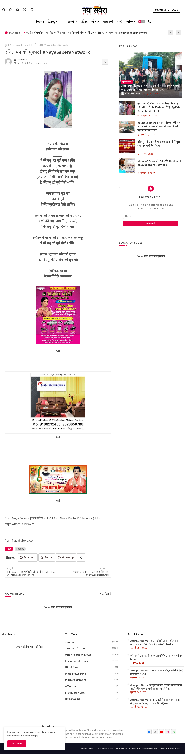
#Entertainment (92, 680)
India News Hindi (92, 673)
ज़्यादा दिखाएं (104, 593)
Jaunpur (92, 642)
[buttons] (3, 9)
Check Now (28, 735)
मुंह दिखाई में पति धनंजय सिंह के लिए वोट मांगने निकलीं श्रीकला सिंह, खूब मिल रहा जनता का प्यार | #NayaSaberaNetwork (86, 32)
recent (18, 45)
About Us (93, 748)
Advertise (134, 748)
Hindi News (92, 667)
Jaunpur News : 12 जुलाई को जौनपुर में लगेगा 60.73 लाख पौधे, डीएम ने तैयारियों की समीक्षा (154, 642)
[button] (141, 21)
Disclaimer (121, 748)
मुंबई (119, 21)
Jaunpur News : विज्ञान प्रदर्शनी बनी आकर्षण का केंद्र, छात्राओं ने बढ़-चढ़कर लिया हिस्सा (155, 701)
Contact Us (106, 748)
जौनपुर (95, 21)
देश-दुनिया (54, 21)
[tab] (40, 22)
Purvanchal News (92, 661)
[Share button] (81, 557)
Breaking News (92, 692)
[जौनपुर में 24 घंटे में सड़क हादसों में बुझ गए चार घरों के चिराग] (127, 146)
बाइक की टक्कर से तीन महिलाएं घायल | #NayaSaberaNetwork (159, 163)
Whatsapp (68, 557)
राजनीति (72, 21)
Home (40, 21)
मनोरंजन (130, 21)
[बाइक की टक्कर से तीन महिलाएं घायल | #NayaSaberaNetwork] (127, 165)
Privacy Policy (149, 748)
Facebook (30, 557)
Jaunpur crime (92, 648)
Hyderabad (92, 699)
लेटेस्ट (84, 21)
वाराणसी (108, 21)
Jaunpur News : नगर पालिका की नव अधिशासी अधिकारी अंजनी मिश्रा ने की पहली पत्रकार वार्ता (158, 126)
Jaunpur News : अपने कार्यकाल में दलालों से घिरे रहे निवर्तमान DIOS (156, 672)
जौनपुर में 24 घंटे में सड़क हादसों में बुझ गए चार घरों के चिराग (158, 143)
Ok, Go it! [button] (17, 743)
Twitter (49, 557)
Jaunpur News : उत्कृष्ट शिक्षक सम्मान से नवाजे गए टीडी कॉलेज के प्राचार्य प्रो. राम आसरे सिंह (156, 686)
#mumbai (92, 686)
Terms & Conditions (169, 748)
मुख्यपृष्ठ (8, 45)
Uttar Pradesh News (92, 654)
